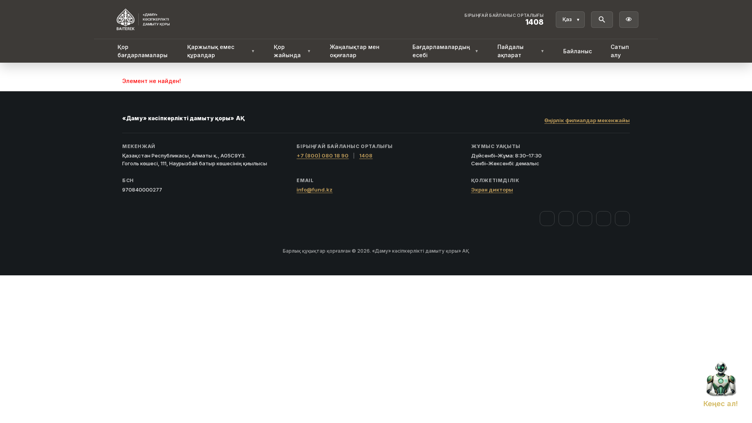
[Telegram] (603, 218)
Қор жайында (292, 50)
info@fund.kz (314, 189)
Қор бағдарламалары (143, 50)
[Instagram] (566, 218)
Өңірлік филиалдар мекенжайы (587, 120)
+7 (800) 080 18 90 (322, 155)
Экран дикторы (492, 189)
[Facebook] (547, 218)
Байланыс (577, 51)
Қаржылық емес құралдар (221, 50)
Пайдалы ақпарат (520, 50)
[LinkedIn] (622, 218)
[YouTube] (584, 218)
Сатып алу (620, 50)
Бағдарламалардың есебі (445, 50)
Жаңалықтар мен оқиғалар (355, 50)
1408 (365, 155)
